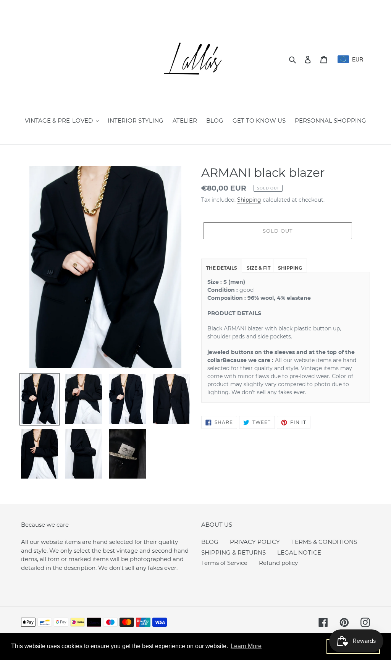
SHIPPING (290, 268)
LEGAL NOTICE (299, 552)
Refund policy (278, 562)
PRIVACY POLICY (255, 541)
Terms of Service (224, 562)
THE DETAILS (221, 268)
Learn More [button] (246, 646)
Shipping (249, 199)
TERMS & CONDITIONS (324, 541)
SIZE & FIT (258, 268)
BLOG (209, 541)
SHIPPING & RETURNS (233, 552)
